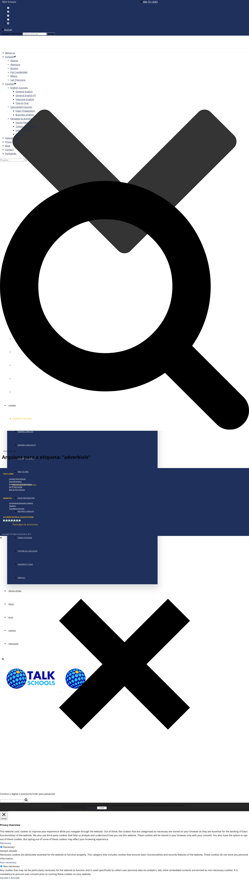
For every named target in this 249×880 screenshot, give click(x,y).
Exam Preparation (26, 498)
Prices (8, 141)
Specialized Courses (21, 107)
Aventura (15, 64)
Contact (9, 149)
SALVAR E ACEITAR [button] (9, 877)
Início (5, 451)
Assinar (8, 29)
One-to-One (23, 472)
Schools (9, 56)
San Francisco (17, 79)
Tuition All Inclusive (26, 126)
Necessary (9, 847)
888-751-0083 (150, 1)
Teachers (12, 506)
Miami (13, 76)
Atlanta (14, 60)
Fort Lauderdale (18, 72)
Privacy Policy (91, 808)
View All (20, 134)
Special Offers (12, 138)
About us (10, 52)
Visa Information (15, 481)
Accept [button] (101, 808)
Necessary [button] (5, 843)
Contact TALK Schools (17, 479)
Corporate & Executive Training (21, 503)
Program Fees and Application (20, 484)
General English (25, 432)
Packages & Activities (21, 118)
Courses (9, 83)
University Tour (24, 130)
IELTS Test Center (15, 487)
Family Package (25, 538)
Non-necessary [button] (8, 862)
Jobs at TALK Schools (17, 490)
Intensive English (25, 99)
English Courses (19, 87)
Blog (7, 145)
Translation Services (16, 508)
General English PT (27, 445)
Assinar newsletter (12, 33)
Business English (26, 511)
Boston (14, 68)
